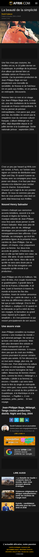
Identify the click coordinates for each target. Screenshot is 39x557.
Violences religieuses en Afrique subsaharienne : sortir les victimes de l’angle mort (26, 494)
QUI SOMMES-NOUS (13, 549)
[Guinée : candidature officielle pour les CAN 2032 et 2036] (8, 506)
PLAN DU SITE (26, 547)
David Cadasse (7, 14)
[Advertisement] (19, 53)
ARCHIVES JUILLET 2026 (12, 552)
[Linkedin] (27, 420)
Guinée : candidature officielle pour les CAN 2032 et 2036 (26, 505)
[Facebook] (11, 420)
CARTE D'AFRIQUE (14, 547)
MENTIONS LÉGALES (26, 549)
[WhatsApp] (22, 420)
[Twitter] (16, 420)
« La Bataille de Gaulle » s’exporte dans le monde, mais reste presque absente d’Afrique (26, 482)
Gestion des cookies (28, 552)
